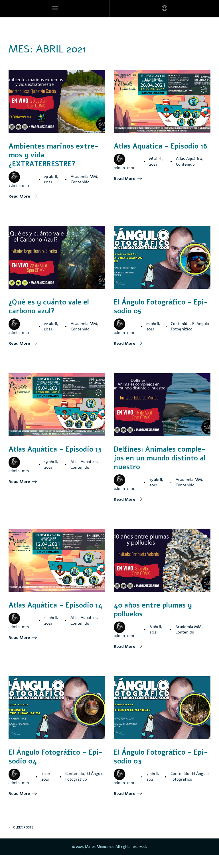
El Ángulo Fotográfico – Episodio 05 (161, 307)
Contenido (80, 182)
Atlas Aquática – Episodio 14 (55, 605)
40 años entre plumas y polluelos (153, 610)
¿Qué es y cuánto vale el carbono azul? (49, 307)
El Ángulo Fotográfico (190, 326)
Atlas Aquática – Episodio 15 (55, 449)
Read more (19, 196)
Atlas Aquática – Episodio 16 (160, 146)
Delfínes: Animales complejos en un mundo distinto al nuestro (159, 458)
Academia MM (84, 176)
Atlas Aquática (189, 158)
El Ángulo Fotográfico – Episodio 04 (56, 757)
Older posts (23, 827)
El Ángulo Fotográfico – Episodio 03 (161, 757)
